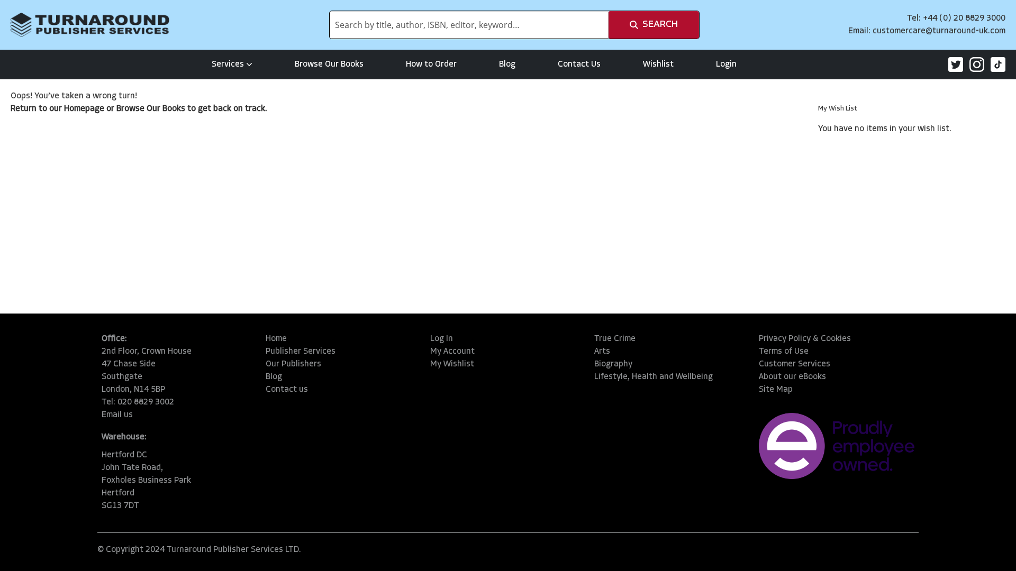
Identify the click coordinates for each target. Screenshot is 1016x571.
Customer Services (794, 364)
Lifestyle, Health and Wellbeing (653, 377)
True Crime (615, 339)
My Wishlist (452, 364)
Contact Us (579, 64)
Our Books (166, 109)
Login (726, 64)
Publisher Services (300, 351)
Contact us (287, 389)
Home (276, 339)
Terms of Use (784, 351)
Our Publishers (293, 364)
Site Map (776, 389)
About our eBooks (792, 377)
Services (228, 64)
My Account (452, 351)
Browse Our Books (329, 64)
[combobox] (469, 25)
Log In (441, 339)
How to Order (431, 64)
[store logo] (90, 25)
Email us (117, 415)
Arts (602, 351)
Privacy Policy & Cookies (805, 339)
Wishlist (658, 64)
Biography (613, 364)
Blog (507, 64)
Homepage (84, 109)
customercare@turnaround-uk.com (939, 31)
